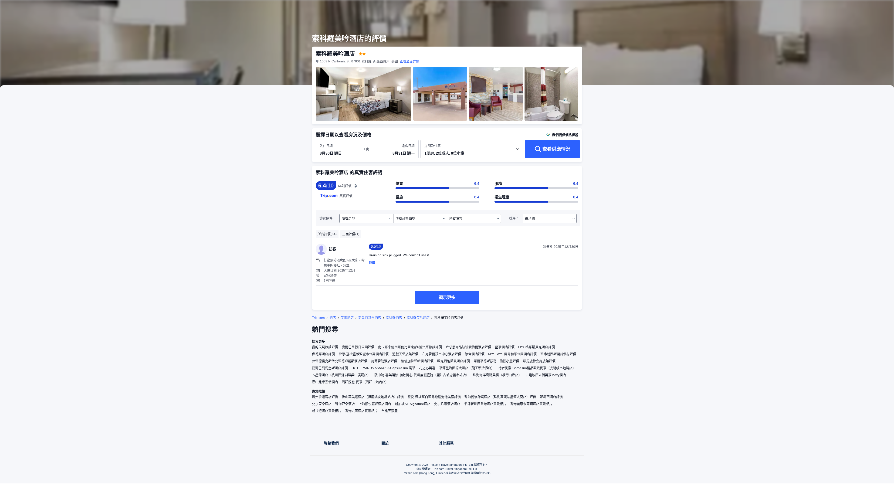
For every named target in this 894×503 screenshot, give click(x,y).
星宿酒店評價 (505, 347)
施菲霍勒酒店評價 (384, 361)
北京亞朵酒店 (322, 404)
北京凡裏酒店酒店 (447, 404)
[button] (647, 8)
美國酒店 (347, 317)
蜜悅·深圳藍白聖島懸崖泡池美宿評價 (434, 397)
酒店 (332, 317)
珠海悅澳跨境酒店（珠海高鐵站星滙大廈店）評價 (500, 397)
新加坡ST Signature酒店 (412, 404)
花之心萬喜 (427, 368)
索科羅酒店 (394, 317)
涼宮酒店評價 (474, 354)
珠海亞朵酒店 (345, 404)
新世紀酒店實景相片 (326, 411)
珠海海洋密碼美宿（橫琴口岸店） (497, 375)
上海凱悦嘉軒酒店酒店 (375, 404)
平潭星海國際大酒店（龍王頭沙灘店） (466, 368)
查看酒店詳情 (409, 61)
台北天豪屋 (389, 411)
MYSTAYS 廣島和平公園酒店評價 (512, 354)
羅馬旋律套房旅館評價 (539, 361)
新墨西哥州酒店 (369, 317)
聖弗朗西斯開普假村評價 (558, 354)
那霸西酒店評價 (551, 397)
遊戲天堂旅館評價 (405, 354)
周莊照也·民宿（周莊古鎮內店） (365, 382)
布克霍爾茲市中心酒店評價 (441, 354)
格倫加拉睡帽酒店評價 (417, 361)
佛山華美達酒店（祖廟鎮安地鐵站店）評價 (373, 397)
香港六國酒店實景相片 (361, 411)
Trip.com (318, 317)
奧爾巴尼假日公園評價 (358, 347)
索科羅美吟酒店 (418, 317)
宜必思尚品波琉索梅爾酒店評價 (468, 347)
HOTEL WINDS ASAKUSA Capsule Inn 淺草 (383, 368)
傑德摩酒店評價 (323, 354)
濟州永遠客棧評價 (325, 397)
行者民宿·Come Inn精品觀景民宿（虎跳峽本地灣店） (537, 368)
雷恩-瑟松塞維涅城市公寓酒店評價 (364, 354)
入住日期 (326, 146)
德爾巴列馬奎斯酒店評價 (330, 368)
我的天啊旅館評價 (325, 347)
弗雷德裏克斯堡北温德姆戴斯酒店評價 (339, 361)
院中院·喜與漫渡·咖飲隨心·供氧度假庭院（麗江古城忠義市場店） (421, 375)
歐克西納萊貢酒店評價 (453, 361)
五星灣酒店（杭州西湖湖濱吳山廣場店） (341, 375)
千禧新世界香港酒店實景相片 (485, 404)
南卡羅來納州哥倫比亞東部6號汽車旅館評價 (410, 347)
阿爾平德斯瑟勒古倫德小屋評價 (496, 361)
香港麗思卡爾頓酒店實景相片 (531, 404)
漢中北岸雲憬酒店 (325, 382)
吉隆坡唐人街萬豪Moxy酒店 (545, 375)
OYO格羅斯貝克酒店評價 (536, 347)
